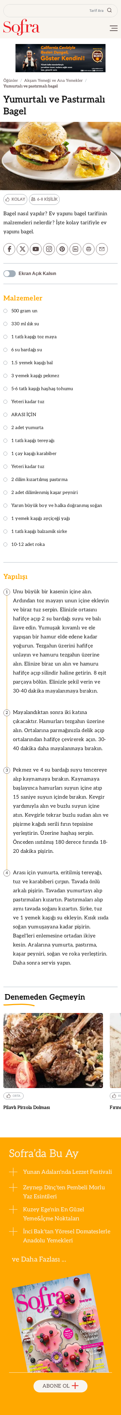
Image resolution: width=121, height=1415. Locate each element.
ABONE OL (56, 1386)
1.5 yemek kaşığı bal (32, 363)
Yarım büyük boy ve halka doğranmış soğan (56, 506)
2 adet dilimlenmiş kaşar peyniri (44, 493)
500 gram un (24, 311)
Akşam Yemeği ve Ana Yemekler (53, 80)
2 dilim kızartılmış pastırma (39, 480)
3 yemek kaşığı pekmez (35, 376)
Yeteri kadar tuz (27, 402)
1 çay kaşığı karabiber (34, 454)
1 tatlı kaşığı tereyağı (32, 441)
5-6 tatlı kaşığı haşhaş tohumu (42, 389)
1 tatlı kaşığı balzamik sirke (39, 531)
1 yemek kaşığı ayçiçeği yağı (40, 519)
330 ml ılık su (25, 324)
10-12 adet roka (28, 544)
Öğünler (10, 80)
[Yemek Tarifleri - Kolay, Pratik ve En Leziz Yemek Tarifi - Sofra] (21, 27)
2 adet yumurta (27, 428)
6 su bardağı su (26, 350)
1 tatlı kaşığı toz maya (34, 337)
